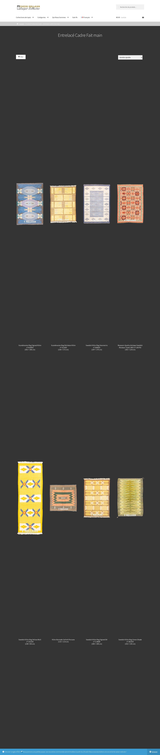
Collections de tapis (23, 17)
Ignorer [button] (154, 752)
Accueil (21, 24)
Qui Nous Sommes (59, 17)
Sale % (74, 17)
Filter (21, 57)
